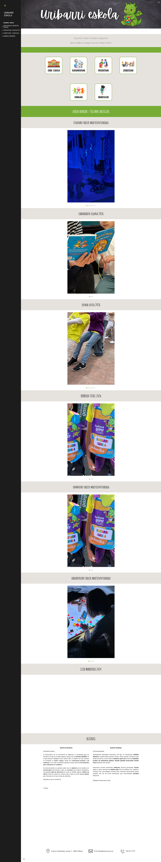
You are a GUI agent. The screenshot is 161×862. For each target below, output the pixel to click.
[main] (91, 40)
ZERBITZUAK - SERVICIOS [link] (11, 33)
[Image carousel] (91, 168)
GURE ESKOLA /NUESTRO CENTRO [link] (11, 26)
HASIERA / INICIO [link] (8, 23)
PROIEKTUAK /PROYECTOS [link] (11, 30)
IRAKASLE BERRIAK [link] (9, 36)
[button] (159, 2)
